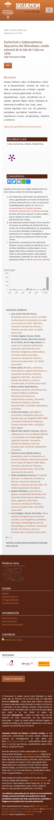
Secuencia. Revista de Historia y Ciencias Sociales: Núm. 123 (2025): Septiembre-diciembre (29, 484)
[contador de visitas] (12, 640)
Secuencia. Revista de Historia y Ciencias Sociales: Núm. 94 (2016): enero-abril (27, 329)
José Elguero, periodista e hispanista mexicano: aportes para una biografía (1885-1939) (29, 415)
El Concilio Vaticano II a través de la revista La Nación (29, 478)
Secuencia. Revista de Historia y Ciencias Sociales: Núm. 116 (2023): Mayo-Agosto (27, 424)
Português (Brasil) (10, 600)
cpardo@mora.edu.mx (32, 754)
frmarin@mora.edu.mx (38, 780)
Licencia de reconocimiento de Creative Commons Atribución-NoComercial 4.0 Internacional (26, 208)
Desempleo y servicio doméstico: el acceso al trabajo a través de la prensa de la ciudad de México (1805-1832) (29, 459)
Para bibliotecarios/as (12, 624)
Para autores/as (9, 621)
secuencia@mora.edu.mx (33, 773)
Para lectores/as (9, 618)
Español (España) (10, 603)
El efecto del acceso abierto (37, 260)
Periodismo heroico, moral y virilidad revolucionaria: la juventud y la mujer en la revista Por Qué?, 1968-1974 (29, 320)
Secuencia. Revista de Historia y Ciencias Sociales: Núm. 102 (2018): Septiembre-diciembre (27, 469)
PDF (8, 65)
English (5, 593)
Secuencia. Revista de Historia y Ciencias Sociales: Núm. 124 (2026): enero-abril (27, 361)
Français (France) (10, 597)
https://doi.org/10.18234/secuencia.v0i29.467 (22, 127)
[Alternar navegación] (49, 10)
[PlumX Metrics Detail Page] (12, 158)
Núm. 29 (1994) (10, 30)
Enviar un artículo (13, 678)
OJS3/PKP (29, 814)
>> (11, 537)
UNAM (6, 814)
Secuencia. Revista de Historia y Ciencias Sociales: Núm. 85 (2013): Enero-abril (29, 529)
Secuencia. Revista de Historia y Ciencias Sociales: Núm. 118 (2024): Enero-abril (27, 507)
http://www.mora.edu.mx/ (17, 741)
